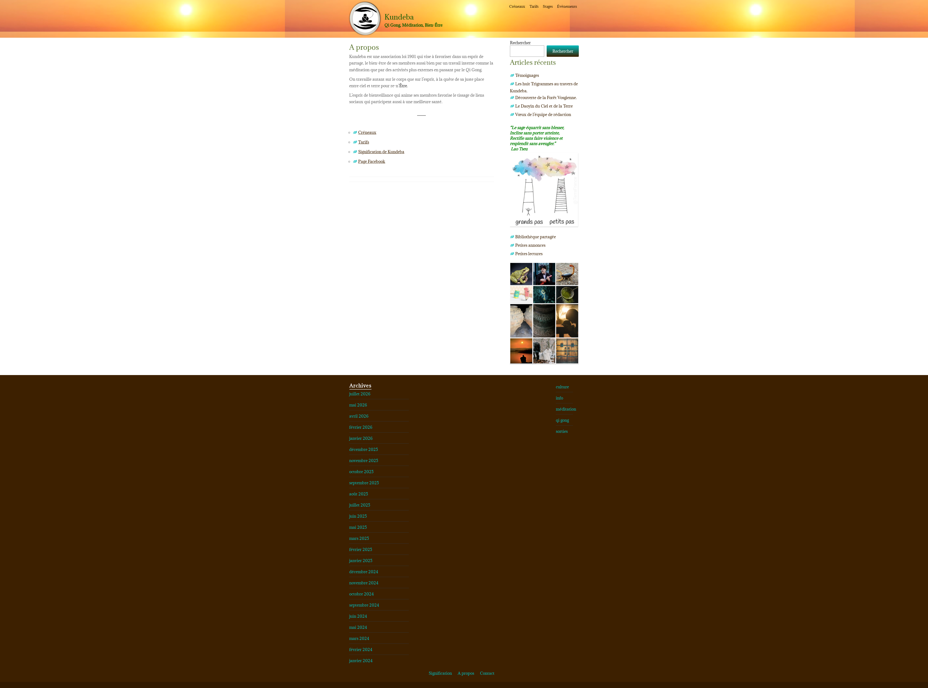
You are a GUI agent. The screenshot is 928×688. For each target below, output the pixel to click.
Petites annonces (530, 245)
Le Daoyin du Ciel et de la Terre (544, 106)
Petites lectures (529, 253)
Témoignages (527, 75)
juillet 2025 (359, 505)
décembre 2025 (363, 449)
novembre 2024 (363, 583)
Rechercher (520, 42)
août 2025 (358, 494)
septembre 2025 (364, 482)
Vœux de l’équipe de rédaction (543, 114)
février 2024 (360, 649)
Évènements (567, 6)
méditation (566, 409)
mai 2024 (358, 627)
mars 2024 (359, 638)
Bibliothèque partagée (535, 236)
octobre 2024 (361, 594)
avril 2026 (359, 416)
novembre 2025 (363, 460)
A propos (466, 673)
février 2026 (360, 427)
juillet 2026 (359, 394)
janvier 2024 (361, 660)
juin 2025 (358, 516)
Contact (487, 673)
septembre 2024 (364, 605)
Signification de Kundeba (381, 151)
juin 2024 (358, 616)
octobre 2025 (361, 471)
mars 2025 (359, 538)
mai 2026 (358, 405)
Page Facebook (371, 161)
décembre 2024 (363, 571)
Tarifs (533, 6)
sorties (562, 431)
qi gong (562, 420)
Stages (548, 6)
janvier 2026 (361, 438)
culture (562, 387)
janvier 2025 (360, 560)
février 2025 (360, 549)
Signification (440, 673)
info (559, 398)
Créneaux (517, 6)
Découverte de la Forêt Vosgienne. (546, 97)
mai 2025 (358, 527)
